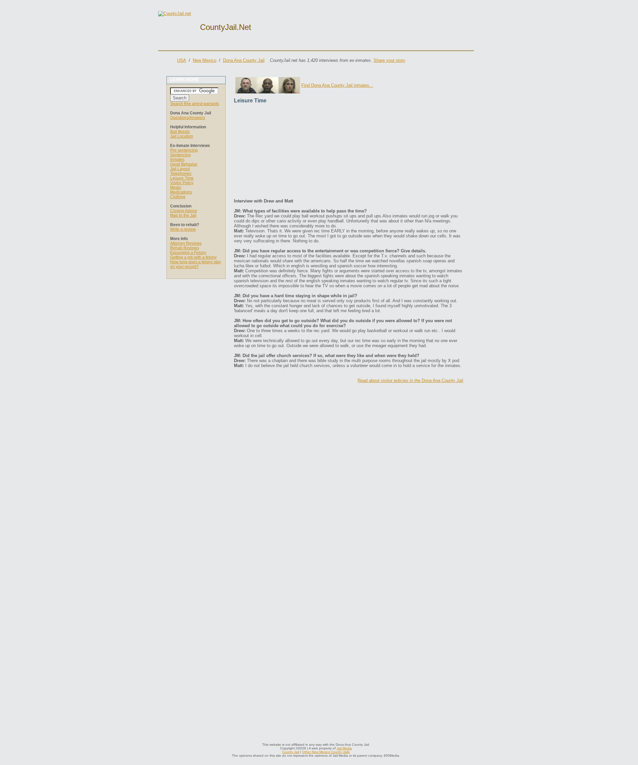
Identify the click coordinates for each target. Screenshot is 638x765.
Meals (175, 187)
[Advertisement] (348, 151)
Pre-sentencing (184, 150)
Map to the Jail (183, 215)
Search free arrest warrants (194, 103)
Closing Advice (183, 210)
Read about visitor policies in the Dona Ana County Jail (410, 380)
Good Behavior (183, 164)
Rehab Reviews (184, 248)
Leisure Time (182, 178)
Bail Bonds (180, 131)
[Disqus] (348, 471)
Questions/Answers (187, 117)
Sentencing (180, 155)
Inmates (177, 159)
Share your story (389, 60)
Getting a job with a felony (193, 257)
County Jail (290, 752)
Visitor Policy (181, 183)
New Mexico (204, 60)
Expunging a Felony (188, 252)
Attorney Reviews (186, 243)
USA (181, 60)
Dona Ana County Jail (244, 60)
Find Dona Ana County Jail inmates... (337, 85)
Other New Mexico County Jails (326, 752)
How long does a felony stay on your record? (195, 264)
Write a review (183, 229)
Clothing (177, 196)
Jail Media (344, 748)
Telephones (180, 173)
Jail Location (181, 136)
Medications (181, 192)
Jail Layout (180, 169)
